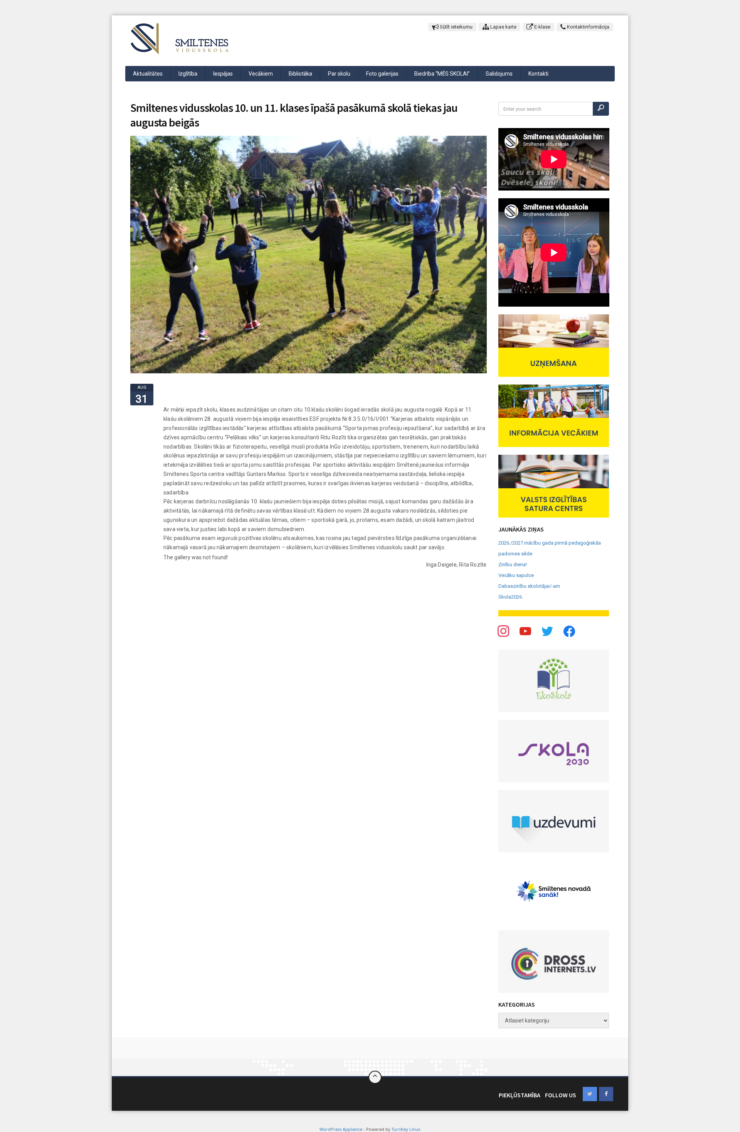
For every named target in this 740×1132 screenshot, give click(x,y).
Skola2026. (510, 597)
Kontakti (538, 74)
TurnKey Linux (406, 1129)
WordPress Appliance (341, 1129)
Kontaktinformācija (587, 27)
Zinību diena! (512, 564)
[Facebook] (503, 631)
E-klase (541, 27)
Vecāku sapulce (516, 575)
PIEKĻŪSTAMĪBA (519, 1095)
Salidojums (499, 74)
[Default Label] (569, 631)
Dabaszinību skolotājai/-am (529, 586)
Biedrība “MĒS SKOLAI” (442, 74)
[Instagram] (547, 631)
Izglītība (187, 74)
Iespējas (223, 74)
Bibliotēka (300, 74)
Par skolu (339, 74)
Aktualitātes (148, 74)
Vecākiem (261, 74)
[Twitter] (525, 631)
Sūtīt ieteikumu (456, 27)
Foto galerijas (382, 74)
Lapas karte (502, 27)
